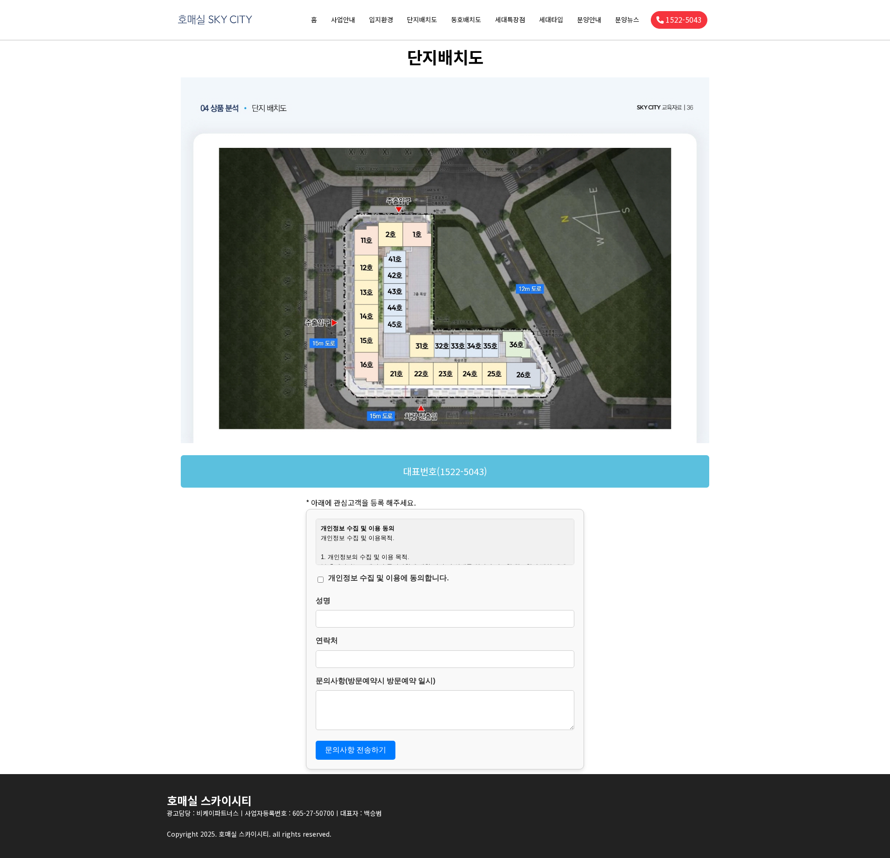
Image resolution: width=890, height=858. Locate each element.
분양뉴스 (627, 19)
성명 (323, 600)
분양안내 (589, 19)
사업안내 (343, 19)
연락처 (327, 640)
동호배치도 (466, 19)
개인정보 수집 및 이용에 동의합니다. (388, 578)
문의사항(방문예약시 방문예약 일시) (375, 681)
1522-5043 (684, 19)
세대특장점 (510, 19)
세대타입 (551, 19)
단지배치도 (422, 19)
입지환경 (381, 19)
